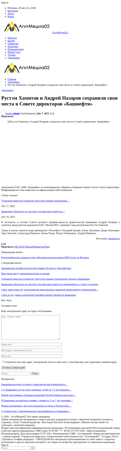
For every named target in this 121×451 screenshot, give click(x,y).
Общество (13, 43)
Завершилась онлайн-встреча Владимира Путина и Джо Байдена (36, 268)
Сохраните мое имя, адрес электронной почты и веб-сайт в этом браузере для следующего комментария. (60, 362)
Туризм (11, 55)
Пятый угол (14, 52)
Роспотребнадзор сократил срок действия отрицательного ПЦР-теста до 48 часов (45, 257)
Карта (11, 16)
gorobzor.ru (114, 238)
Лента (11, 13)
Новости (12, 38)
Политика (13, 46)
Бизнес (11, 40)
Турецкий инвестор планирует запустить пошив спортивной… (35, 200)
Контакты (13, 10)
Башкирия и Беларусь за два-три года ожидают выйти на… (33, 211)
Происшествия (15, 49)
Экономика (14, 57)
